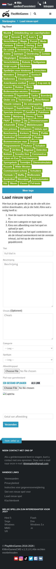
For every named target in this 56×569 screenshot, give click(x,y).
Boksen (7, 154)
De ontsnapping (33, 104)
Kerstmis (8, 95)
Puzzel (33, 41)
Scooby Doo (22, 154)
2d (40, 37)
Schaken (40, 145)
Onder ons (9, 100)
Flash (33, 518)
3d (24, 37)
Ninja (48, 108)
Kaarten (7, 87)
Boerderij (46, 95)
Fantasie (8, 45)
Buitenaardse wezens (15, 91)
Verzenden (11, 424)
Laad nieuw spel (13, 496)
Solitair (17, 120)
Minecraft (38, 49)
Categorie (7, 343)
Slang (35, 133)
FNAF (6, 120)
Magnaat (28, 150)
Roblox (19, 87)
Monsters (8, 74)
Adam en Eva (11, 158)
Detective (41, 150)
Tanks (34, 95)
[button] (35, 14)
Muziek (7, 33)
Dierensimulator (42, 162)
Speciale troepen (13, 112)
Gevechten (40, 70)
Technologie (25, 100)
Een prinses (10, 129)
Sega (7, 521)
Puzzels (7, 166)
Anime (7, 54)
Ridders (35, 91)
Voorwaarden (11, 478)
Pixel (6, 150)
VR (6, 531)
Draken (34, 141)
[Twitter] (30, 558)
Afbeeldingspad (10, 366)
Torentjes (25, 162)
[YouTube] (15, 558)
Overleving (32, 54)
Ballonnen (9, 79)
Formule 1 (9, 175)
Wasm (13, 183)
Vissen (23, 183)
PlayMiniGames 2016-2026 (19, 546)
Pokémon (43, 112)
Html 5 (7, 518)
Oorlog (30, 45)
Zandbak (30, 112)
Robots (26, 62)
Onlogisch (23, 74)
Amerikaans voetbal (14, 83)
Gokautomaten (40, 179)
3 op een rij (44, 83)
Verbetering (23, 49)
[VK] (40, 558)
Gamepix (19, 54)
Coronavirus (39, 154)
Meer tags (28, 190)
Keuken (38, 108)
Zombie (46, 54)
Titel (5, 248)
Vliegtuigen (9, 58)
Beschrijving (8, 260)
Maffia (21, 175)
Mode (43, 41)
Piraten (38, 137)
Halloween (26, 129)
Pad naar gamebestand (14, 377)
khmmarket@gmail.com (35, 463)
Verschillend (10, 41)
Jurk (39, 45)
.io (31, 528)
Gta (25, 120)
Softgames (39, 62)
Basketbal (9, 137)
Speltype (7, 354)
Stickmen (25, 66)
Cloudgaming (25, 79)
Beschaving (10, 133)
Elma (21, 125)
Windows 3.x (37, 524)
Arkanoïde (9, 125)
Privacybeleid (11, 483)
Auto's (32, 37)
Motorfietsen (42, 100)
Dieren (19, 45)
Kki (5, 183)
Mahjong (18, 116)
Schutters (35, 171)
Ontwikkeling (26, 58)
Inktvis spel (40, 129)
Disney (30, 116)
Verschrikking (11, 62)
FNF (5, 37)
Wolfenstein (34, 175)
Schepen (8, 108)
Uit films (16, 150)
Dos (32, 521)
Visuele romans (12, 104)
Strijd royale (10, 66)
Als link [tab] (35, 383)
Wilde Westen (22, 166)
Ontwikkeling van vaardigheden (32, 33)
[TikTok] (25, 558)
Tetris (40, 116)
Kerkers (24, 133)
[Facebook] (35, 558)
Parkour (27, 145)
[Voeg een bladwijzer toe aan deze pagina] (40, 4)
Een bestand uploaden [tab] (14, 383)
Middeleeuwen (35, 125)
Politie (44, 133)
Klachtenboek (11, 500)
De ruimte (8, 49)
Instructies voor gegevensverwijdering (24, 487)
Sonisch (36, 74)
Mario (29, 87)
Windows (9, 524)
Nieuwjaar (23, 179)
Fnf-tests (35, 183)
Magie (23, 41)
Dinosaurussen (39, 120)
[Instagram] (20, 558)
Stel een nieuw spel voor (17, 491)
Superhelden (23, 108)
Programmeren (11, 145)
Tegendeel (22, 95)
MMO (7, 528)
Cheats (6, 311)
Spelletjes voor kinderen (17, 70)
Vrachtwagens (29, 158)
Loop (32, 83)
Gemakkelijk (24, 137)
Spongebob (10, 162)
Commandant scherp (15, 171)
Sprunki (15, 37)
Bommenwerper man (15, 141)
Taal (9, 4)
